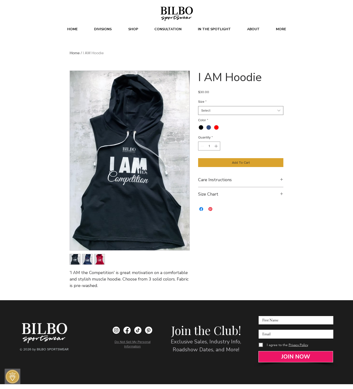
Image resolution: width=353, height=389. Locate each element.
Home (75, 53)
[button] (103, 29)
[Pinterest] (148, 330)
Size (202, 101)
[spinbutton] (209, 146)
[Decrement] (202, 146)
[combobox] (240, 110)
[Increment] (216, 146)
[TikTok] (137, 330)
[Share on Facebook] (201, 209)
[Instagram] (116, 330)
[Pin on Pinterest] (210, 209)
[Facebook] (127, 330)
